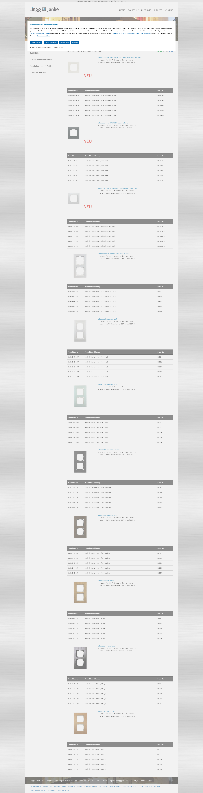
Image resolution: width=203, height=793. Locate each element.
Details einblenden (51, 43)
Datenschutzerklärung (44, 36)
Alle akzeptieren (36, 43)
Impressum (33, 47)
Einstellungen (64, 43)
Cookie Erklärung (58, 47)
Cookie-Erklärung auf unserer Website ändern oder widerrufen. (131, 33)
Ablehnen (75, 43)
